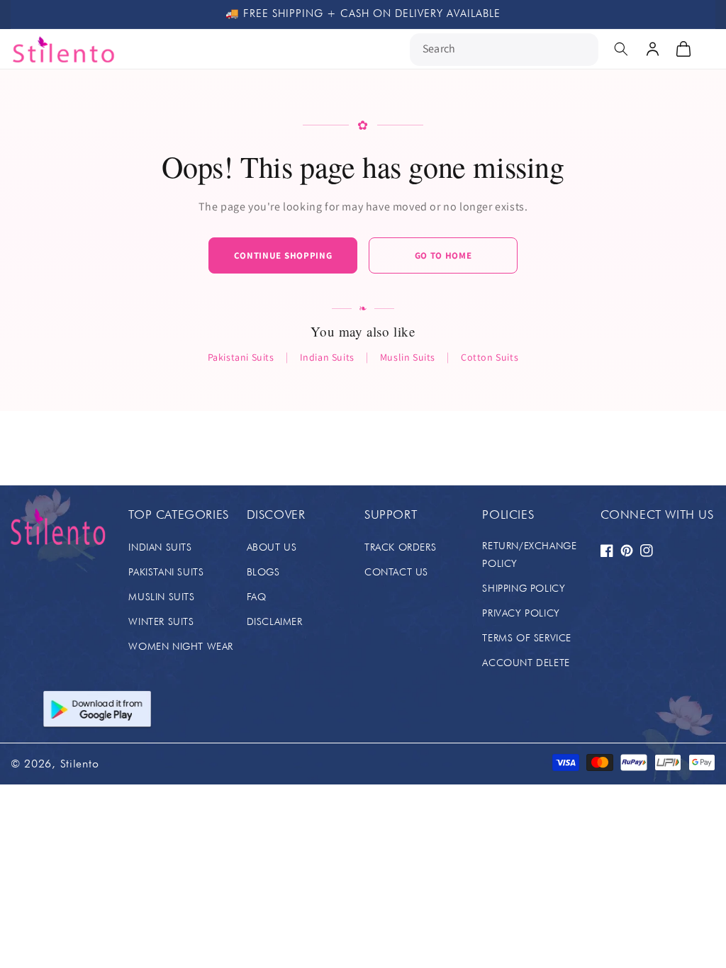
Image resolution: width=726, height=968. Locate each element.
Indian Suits (327, 357)
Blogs (263, 572)
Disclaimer (275, 621)
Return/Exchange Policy (529, 554)
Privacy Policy (520, 613)
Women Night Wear (180, 646)
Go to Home (443, 255)
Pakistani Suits (241, 357)
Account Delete (525, 662)
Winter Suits (161, 621)
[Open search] (621, 48)
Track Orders (400, 547)
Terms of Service (526, 637)
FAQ (257, 596)
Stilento (79, 763)
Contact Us (396, 572)
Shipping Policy (523, 588)
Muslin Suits (407, 357)
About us (272, 547)
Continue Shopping (283, 255)
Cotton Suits (489, 357)
